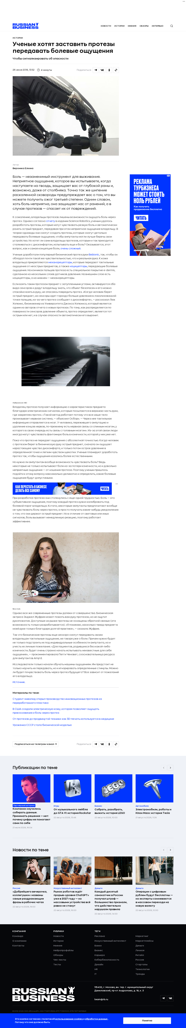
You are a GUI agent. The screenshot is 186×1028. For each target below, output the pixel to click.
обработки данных (96, 1019)
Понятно (147, 1021)
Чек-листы (59, 960)
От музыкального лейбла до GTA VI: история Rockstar (72, 811)
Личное (139, 950)
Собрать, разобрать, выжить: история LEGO (110, 811)
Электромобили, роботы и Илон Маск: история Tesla (153, 811)
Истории (119, 26)
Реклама (99, 936)
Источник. (19, 682)
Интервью (157, 26)
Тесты (57, 964)
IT (95, 974)
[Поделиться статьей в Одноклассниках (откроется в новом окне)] (109, 70)
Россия (139, 960)
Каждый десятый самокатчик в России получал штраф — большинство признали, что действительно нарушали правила (111, 900)
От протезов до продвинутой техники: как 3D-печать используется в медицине (63, 719)
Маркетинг (141, 936)
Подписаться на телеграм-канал (34, 744)
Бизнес (98, 950)
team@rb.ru (101, 999)
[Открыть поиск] (171, 26)
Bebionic (94, 254)
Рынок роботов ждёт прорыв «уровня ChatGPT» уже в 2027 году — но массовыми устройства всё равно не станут (72, 898)
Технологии (142, 969)
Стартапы (141, 964)
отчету (50, 221)
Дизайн (98, 964)
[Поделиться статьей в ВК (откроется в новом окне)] (102, 70)
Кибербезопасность (106, 960)
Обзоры (144, 26)
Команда (17, 936)
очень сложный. (70, 248)
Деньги (139, 946)
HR (96, 969)
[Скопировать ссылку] (116, 70)
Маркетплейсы (144, 941)
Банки (98, 946)
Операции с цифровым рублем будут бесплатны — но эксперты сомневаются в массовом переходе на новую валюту (154, 898)
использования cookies (69, 1019)
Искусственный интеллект (110, 941)
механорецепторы (60, 262)
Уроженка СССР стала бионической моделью (42, 725)
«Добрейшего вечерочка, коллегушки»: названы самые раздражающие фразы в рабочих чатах (30, 896)
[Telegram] (163, 998)
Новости (106, 26)
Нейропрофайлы (63, 950)
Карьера (99, 955)
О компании (19, 941)
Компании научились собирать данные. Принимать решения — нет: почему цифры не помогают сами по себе (31, 816)
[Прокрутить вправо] (170, 768)
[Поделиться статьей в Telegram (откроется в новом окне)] (95, 70)
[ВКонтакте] (171, 998)
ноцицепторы (78, 266)
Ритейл (139, 955)
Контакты (18, 946)
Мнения (132, 26)
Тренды (140, 974)
